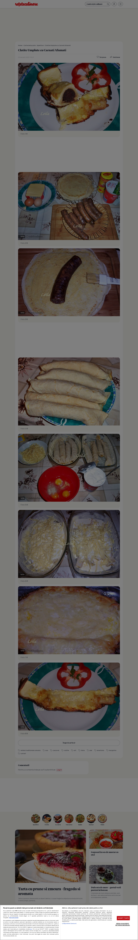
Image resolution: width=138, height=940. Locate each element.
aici (31, 929)
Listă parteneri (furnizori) (69, 923)
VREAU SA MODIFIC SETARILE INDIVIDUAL (122, 924)
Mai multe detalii (13, 917)
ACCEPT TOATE (123, 918)
